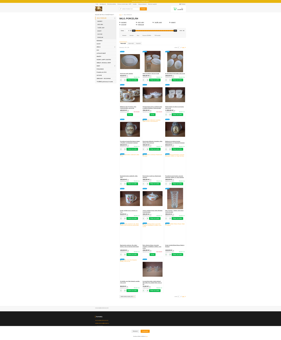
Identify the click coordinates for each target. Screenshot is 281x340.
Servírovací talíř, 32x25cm (126, 73)
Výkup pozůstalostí (142, 4)
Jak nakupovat (103, 4)
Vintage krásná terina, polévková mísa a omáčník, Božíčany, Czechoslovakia (152, 107)
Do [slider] (175, 30)
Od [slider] (133, 30)
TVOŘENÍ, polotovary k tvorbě (105, 81)
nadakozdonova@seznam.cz (102, 323)
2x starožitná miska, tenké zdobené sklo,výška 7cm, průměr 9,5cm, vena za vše (152, 283)
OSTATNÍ (99, 34)
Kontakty (135, 4)
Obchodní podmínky (111, 4)
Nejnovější (123, 43)
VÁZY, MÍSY (100, 24)
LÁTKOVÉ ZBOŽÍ (101, 53)
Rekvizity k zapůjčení (152, 4)
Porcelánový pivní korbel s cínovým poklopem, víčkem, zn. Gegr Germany (174, 176)
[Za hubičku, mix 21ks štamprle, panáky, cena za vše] (130, 269)
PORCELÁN (100, 37)
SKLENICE (99, 21)
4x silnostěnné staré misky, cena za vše (175, 73)
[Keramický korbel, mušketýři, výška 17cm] (130, 164)
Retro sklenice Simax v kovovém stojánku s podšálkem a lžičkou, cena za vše (152, 247)
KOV (98, 50)
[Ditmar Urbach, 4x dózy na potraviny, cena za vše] (175, 94)
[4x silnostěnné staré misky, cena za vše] (175, 61)
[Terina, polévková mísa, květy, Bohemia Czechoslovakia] (152, 198)
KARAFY (99, 31)
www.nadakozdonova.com (101, 320)
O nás (97, 4)
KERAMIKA (99, 40)
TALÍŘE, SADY (100, 27)
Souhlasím (145, 331)
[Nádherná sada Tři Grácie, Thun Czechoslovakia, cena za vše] (130, 94)
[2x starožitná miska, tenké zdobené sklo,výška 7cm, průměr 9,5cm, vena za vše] (152, 269)
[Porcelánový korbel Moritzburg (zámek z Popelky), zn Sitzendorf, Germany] (130, 129)
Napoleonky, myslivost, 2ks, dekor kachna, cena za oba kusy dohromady (129, 246)
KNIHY (98, 66)
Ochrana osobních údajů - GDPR (124, 4)
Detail (130, 114)
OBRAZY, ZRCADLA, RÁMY (104, 63)
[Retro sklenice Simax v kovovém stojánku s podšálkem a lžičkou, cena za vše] (152, 233)
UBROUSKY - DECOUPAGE (104, 78)
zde (147, 336)
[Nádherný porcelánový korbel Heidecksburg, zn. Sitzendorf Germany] (175, 129)
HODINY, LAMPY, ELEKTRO (104, 59)
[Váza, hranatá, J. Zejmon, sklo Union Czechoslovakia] (175, 198)
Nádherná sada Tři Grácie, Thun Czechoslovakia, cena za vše (128, 107)
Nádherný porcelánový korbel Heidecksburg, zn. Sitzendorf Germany (175, 142)
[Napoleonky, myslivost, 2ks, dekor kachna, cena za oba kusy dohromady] (130, 233)
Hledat (143, 9)
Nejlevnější (131, 43)
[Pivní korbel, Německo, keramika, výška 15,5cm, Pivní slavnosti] (152, 129)
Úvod (120, 14)
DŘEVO (99, 47)
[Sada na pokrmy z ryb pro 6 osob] (152, 61)
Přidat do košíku (132, 80)
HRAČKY (99, 56)
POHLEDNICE (100, 69)
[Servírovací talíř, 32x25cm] (130, 61)
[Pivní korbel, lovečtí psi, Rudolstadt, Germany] (152, 164)
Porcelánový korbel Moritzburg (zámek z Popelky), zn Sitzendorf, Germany (130, 142)
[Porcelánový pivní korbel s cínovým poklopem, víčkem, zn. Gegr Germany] (175, 164)
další (183, 47)
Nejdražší (138, 43)
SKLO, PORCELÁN (101, 18)
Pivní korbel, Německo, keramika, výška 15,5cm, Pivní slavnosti (152, 142)
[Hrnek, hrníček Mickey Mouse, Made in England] (175, 233)
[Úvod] (106, 9)
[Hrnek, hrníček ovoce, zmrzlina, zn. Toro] (130, 198)
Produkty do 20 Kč (101, 72)
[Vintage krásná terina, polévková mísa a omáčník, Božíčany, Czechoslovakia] (152, 94)
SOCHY (99, 44)
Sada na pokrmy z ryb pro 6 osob (151, 73)
